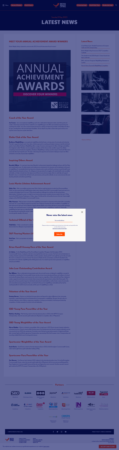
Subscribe (59, 234)
